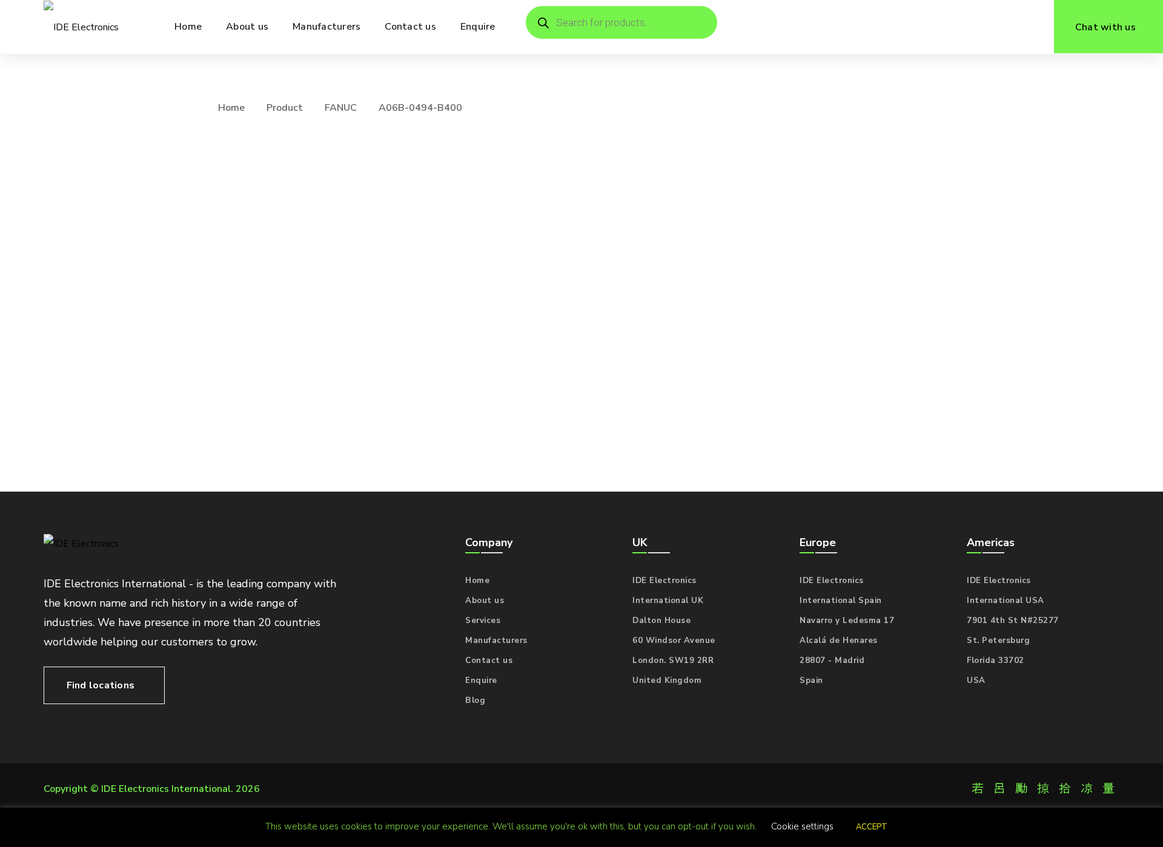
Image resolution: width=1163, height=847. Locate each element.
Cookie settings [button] (802, 826)
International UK (667, 600)
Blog (475, 700)
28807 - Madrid (832, 660)
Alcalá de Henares (839, 640)
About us (484, 600)
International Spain (841, 600)
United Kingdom (666, 680)
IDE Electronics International (166, 789)
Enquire (481, 680)
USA (976, 680)
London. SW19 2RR (673, 660)
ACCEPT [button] (871, 827)
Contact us (488, 660)
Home (231, 107)
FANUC (341, 107)
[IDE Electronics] (81, 27)
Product (285, 107)
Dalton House (661, 620)
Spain (811, 680)
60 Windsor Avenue (673, 640)
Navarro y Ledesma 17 (847, 620)
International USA (1005, 600)
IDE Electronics (664, 580)
